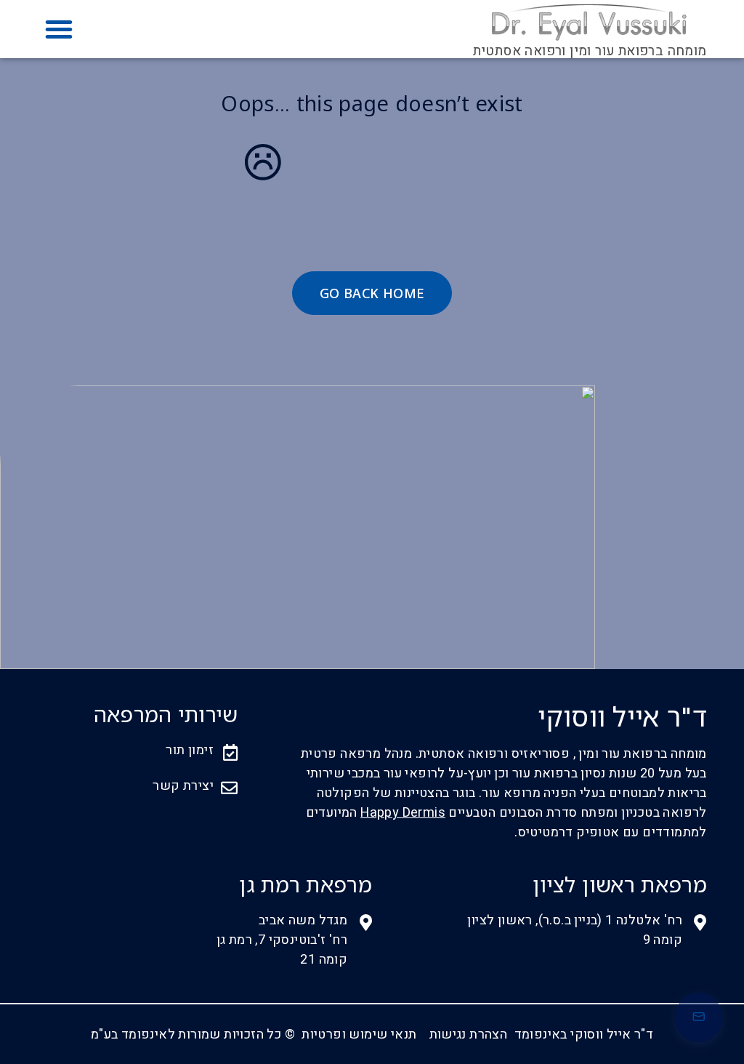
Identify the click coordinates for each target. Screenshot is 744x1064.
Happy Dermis (402, 813)
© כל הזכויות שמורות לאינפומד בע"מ (193, 1034)
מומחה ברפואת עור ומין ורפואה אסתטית (590, 51)
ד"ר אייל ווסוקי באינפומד (584, 1034)
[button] (59, 29)
